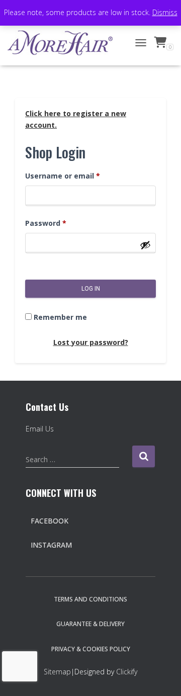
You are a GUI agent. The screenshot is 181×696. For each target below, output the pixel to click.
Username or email (62, 176)
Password (45, 223)
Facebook (49, 521)
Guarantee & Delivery (90, 624)
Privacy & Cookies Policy (90, 649)
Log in (90, 288)
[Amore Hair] (64, 42)
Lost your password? (90, 342)
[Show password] (145, 244)
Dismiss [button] (164, 12)
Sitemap (57, 671)
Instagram (51, 545)
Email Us (40, 428)
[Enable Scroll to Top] (161, 675)
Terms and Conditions (90, 599)
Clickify (126, 671)
